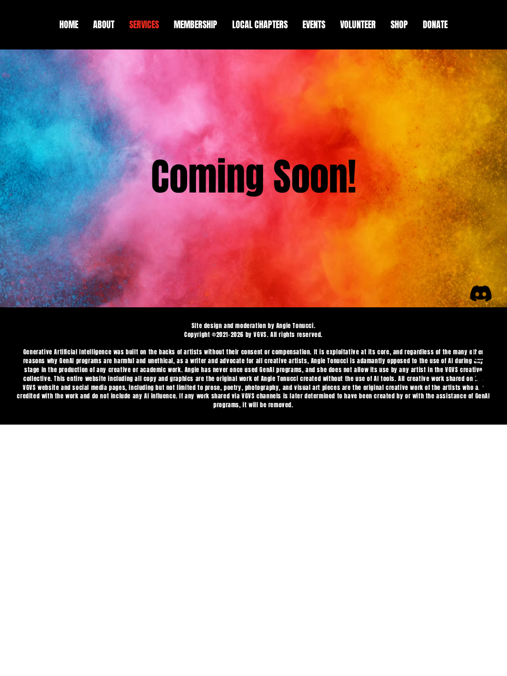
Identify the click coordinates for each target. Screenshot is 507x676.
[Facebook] (481, 323)
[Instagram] (481, 353)
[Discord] (481, 293)
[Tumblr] (481, 382)
